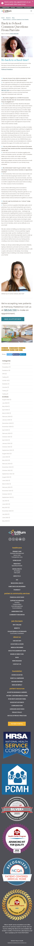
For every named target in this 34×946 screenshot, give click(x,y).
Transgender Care (17, 557)
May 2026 (6, 406)
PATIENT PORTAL (17, 724)
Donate (13, 7)
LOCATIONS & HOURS (17, 644)
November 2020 (7, 511)
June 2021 (6, 504)
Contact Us (19, 7)
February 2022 (7, 487)
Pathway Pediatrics (7, 69)
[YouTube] (20, 539)
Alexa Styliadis (14, 33)
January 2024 (7, 443)
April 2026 (6, 410)
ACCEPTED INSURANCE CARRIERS (17, 692)
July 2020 (5, 514)
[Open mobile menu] (31, 11)
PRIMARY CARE (17, 551)
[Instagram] (23, 539)
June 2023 (6, 457)
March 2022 (6, 484)
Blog (13, 17)
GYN (4, 374)
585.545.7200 (5, 90)
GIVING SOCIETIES (17, 675)
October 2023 (7, 447)
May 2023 (6, 460)
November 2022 (7, 467)
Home (2, 17)
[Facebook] (10, 539)
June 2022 (6, 480)
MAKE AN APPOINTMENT (12, 319)
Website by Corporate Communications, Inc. (17, 942)
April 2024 (6, 440)
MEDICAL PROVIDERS (17, 647)
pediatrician (6, 350)
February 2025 (7, 433)
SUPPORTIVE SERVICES (17, 600)
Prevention (6, 367)
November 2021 (7, 490)
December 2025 (8, 423)
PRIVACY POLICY (17, 712)
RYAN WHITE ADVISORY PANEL (17, 699)
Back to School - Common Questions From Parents (16, 19)
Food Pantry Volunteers (17, 633)
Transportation (17, 604)
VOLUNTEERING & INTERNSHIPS (17, 631)
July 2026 (5, 403)
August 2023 (7, 453)
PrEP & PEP (17, 572)
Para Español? (28, 7)
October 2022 (7, 470)
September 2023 (8, 450)
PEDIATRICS (17, 563)
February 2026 (7, 416)
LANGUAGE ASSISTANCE (17, 709)
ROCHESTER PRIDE (17, 681)
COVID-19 (5, 380)
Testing (5, 377)
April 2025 (6, 430)
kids (21, 350)
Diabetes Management (17, 553)
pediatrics (22, 348)
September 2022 (8, 474)
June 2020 (6, 517)
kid (17, 350)
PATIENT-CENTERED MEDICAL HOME (17, 695)
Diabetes (5, 384)
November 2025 (7, 426)
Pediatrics (5, 348)
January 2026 (7, 420)
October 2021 (7, 494)
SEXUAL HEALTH (17, 569)
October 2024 (7, 437)
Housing (17, 602)
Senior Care (17, 555)
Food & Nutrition (17, 608)
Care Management (17, 606)
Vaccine (5, 387)
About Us (8, 17)
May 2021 (6, 507)
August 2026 (6, 399)
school (12, 350)
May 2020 (6, 521)
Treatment (6, 363)
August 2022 (6, 477)
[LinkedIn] (16, 539)
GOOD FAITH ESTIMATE (17, 702)
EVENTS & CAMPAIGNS (17, 678)
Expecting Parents (17, 565)
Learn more (21, 4)
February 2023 (7, 463)
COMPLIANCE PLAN (17, 705)
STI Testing (17, 571)
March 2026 (6, 413)
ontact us (12, 933)
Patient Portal (5, 7)
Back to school (14, 348)
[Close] (32, 1)
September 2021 (8, 497)
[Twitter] (13, 539)
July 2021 (5, 501)
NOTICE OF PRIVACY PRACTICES (17, 715)
